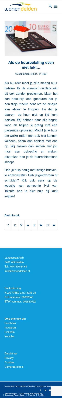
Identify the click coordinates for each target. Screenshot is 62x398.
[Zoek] (49, 6)
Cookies (9, 362)
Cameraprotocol (14, 367)
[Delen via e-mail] (54, 225)
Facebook (10, 323)
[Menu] (55, 6)
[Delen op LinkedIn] (28, 225)
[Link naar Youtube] (50, 390)
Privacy (9, 358)
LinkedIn (10, 332)
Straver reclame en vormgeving (40, 386)
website (10, 185)
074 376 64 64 (18, 266)
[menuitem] (49, 6)
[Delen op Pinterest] (21, 225)
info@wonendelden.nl (17, 271)
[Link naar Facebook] (40, 390)
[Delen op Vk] (41, 225)
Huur (44, 73)
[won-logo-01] (26, 6)
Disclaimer (11, 353)
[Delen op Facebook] (8, 225)
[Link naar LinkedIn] (45, 390)
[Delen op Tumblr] (34, 225)
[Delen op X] (14, 225)
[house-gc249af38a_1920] (31, 38)
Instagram (11, 327)
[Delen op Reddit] (47, 225)
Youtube (9, 336)
